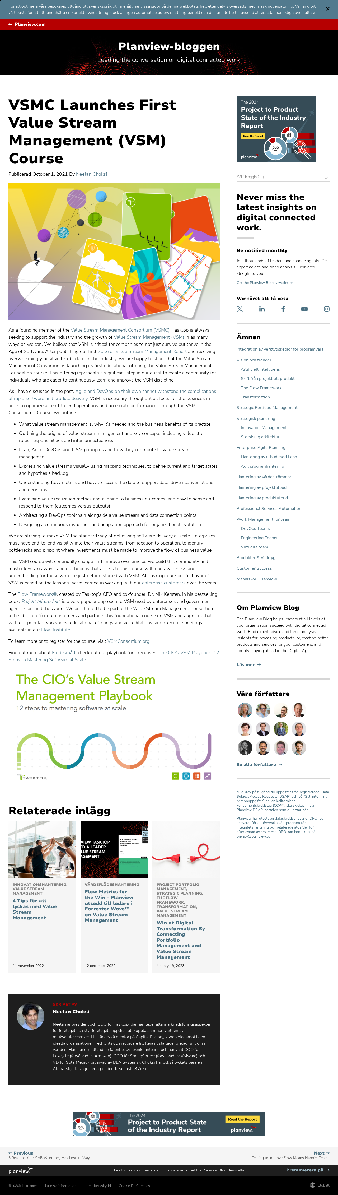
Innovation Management (264, 427)
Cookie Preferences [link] (134, 1185)
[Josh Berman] (264, 736)
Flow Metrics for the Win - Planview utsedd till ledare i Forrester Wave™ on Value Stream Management (112, 903)
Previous (49, 1155)
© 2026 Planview (22, 1185)
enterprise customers (164, 583)
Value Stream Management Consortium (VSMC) (120, 330)
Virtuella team (254, 547)
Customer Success (254, 568)
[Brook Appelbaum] (246, 736)
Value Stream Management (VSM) (149, 337)
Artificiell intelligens (260, 369)
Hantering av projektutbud (262, 487)
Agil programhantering (262, 466)
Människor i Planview (257, 579)
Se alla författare (256, 764)
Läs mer (249, 664)
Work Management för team (263, 519)
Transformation (255, 397)
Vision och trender (254, 360)
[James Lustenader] (281, 736)
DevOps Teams (255, 528)
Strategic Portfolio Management (267, 407)
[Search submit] (326, 178)
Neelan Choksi (91, 174)
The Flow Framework (261, 387)
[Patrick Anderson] (281, 717)
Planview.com (30, 24)
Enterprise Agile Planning (261, 447)
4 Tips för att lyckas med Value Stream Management (40, 902)
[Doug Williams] (298, 717)
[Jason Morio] (298, 736)
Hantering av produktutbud (262, 498)
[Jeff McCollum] (298, 755)
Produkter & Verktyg (256, 557)
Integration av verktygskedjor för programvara (280, 349)
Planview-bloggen (169, 46)
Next (291, 1155)
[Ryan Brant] (246, 755)
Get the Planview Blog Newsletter (265, 282)
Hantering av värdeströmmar (264, 477)
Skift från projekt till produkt (268, 378)
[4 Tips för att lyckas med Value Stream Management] (42, 849)
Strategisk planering (256, 418)
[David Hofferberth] (281, 755)
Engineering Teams (259, 538)
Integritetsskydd (97, 1185)
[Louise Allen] (264, 717)
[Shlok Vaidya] (264, 755)
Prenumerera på (308, 1170)
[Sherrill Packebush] (246, 717)
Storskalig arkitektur (260, 437)
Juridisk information (61, 1185)
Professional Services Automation (269, 508)
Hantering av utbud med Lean (269, 456)
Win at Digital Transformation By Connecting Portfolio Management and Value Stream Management (181, 921)
